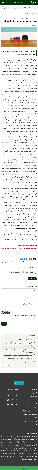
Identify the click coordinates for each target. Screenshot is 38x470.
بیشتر (8, 365)
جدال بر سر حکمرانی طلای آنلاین (25, 340)
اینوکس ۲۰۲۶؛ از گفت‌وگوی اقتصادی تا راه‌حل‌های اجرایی (19, 359)
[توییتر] (12, 400)
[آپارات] (8, 400)
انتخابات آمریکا (15, 272)
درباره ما (34, 389)
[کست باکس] (16, 405)
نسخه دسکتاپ (19, 383)
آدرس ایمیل (33, 295)
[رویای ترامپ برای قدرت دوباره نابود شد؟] (19, 37)
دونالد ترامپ (29, 272)
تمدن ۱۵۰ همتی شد (28, 362)
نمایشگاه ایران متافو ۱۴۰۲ (29, 411)
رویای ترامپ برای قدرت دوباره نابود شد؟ (19, 21)
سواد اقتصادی (30, 8)
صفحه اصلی (33, 13)
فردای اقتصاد (19, 2)
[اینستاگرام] (16, 400)
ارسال (4, 324)
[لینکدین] (12, 395)
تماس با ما (33, 393)
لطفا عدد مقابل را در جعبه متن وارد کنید (24, 315)
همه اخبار (34, 396)
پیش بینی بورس (19, 8)
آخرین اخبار (31, 335)
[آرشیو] (8, 405)
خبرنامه (34, 400)
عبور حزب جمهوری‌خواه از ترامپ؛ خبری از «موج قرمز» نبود (19, 248)
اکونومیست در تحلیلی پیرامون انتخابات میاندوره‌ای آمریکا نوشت (21, 18)
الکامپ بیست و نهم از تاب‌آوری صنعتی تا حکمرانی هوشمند (18, 355)
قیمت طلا (8, 8)
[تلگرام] (16, 395)
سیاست (26, 13)
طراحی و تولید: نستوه (19, 469)
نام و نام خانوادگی (31, 286)
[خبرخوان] (12, 405)
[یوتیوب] (8, 395)
